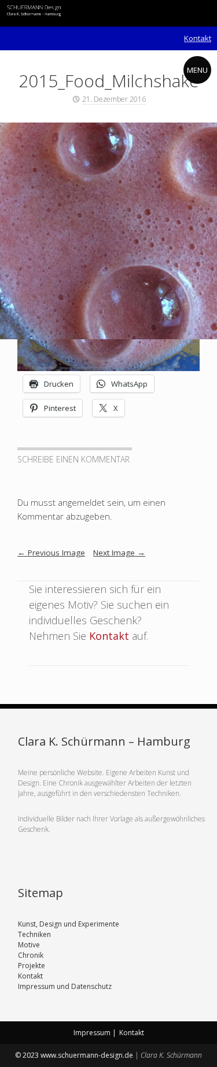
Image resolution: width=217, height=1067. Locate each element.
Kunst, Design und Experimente (68, 924)
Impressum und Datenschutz (65, 986)
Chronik (30, 955)
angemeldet (81, 502)
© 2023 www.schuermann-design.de (75, 1055)
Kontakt (197, 38)
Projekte (31, 965)
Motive (29, 945)
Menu (197, 70)
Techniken (34, 934)
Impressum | (94, 1033)
